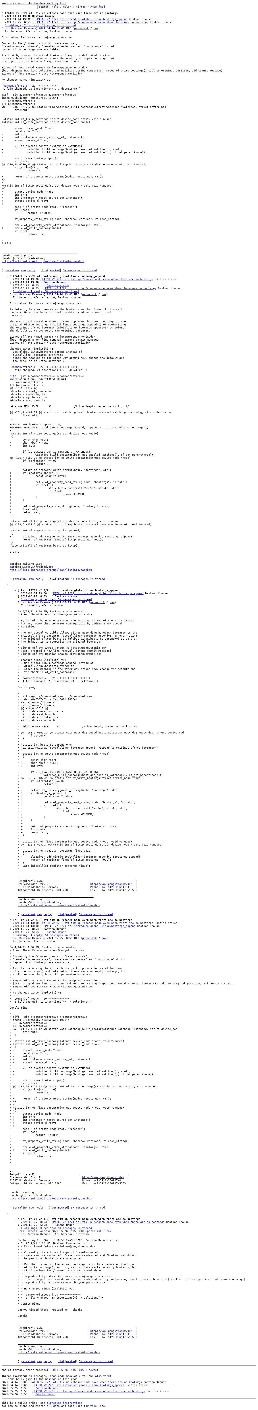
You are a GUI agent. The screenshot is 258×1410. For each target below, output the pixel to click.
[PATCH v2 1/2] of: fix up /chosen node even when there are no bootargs (91, 22)
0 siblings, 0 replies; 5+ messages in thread (56, 599)
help (55, 6)
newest (93, 1369)
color (67, 6)
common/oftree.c (15, 85)
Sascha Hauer (56, 932)
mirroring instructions (64, 1402)
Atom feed (98, 6)
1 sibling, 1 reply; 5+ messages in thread (46, 291)
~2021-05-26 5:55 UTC (67, 1369)
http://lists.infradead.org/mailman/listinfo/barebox (43, 261)
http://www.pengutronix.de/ (111, 883)
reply (31, 270)
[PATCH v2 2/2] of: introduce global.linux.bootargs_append (81, 19)
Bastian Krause (58, 285)
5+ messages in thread (80, 270)
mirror (81, 6)
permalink (81, 28)
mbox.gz (71, 1375)
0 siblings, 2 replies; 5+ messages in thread (40, 25)
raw (96, 28)
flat (45, 270)
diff (5, 94)
